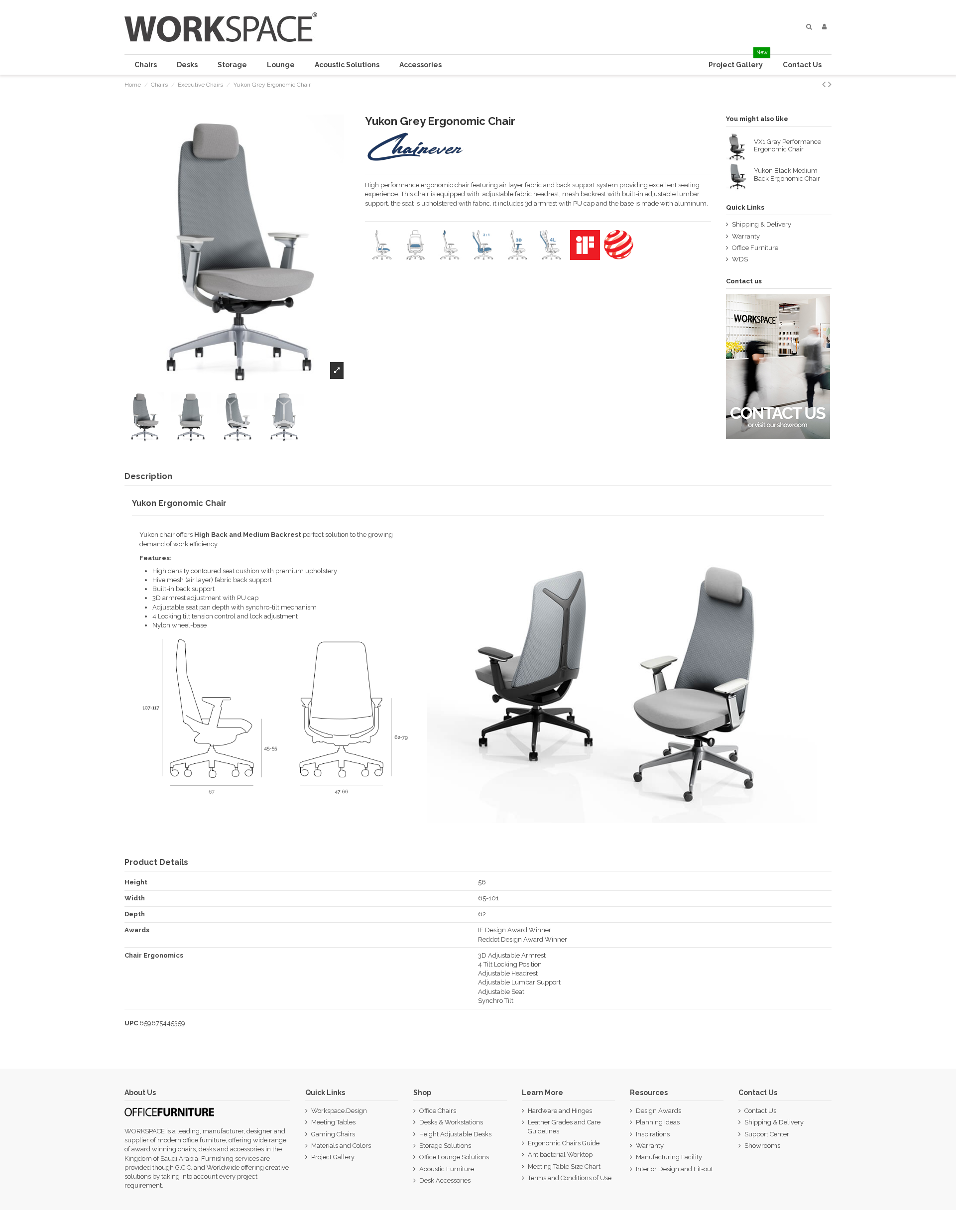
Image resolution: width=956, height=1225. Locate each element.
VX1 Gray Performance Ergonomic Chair (787, 145)
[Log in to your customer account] (824, 26)
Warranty (746, 236)
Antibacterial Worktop (560, 1154)
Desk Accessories (445, 1180)
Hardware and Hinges (560, 1110)
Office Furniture (755, 247)
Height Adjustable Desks (455, 1134)
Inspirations (653, 1134)
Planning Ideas (658, 1122)
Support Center (766, 1134)
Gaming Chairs (333, 1134)
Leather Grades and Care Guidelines (564, 1126)
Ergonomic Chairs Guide (563, 1143)
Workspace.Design (339, 1110)
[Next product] (830, 84)
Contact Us (760, 1110)
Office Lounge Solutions (454, 1157)
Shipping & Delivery (761, 224)
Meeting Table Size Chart (564, 1166)
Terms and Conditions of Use (569, 1178)
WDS (740, 259)
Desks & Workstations (451, 1122)
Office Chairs (437, 1110)
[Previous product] (825, 84)
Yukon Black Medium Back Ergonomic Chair (787, 174)
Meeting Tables (333, 1122)
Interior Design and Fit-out (674, 1169)
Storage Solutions (445, 1145)
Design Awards (658, 1110)
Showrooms (762, 1145)
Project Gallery (333, 1157)
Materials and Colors (341, 1145)
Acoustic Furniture (446, 1169)
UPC (131, 1023)
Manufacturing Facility (669, 1157)
